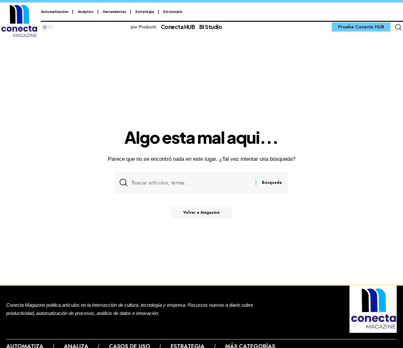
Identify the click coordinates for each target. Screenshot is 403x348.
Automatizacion (54, 11)
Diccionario (173, 11)
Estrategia (144, 11)
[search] (398, 27)
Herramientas (114, 11)
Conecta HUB (178, 26)
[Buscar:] (191, 183)
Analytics (86, 11)
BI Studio (210, 26)
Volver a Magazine (201, 212)
